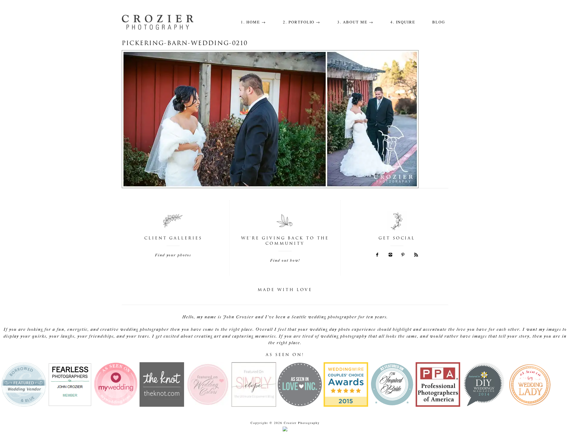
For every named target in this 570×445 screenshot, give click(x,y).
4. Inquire (403, 22)
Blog (438, 22)
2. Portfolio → (301, 22)
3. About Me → (355, 22)
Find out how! (285, 260)
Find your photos (173, 255)
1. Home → (253, 22)
